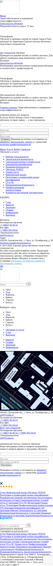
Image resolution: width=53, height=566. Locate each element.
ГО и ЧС (10, 182)
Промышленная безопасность (20, 185)
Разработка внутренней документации (24, 192)
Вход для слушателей (10, 428)
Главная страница (8, 107)
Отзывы (9, 210)
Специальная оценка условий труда (23, 162)
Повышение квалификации (19, 164)
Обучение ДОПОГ (15, 169)
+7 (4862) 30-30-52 (9, 225)
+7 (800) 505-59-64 (9, 230)
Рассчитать (6, 465)
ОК (1, 266)
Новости (10, 205)
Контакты (10, 215)
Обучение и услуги (15, 330)
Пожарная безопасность (17, 167)
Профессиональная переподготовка (15, 188)
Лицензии (10, 207)
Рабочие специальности (17, 157)
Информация (12, 212)
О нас (8, 202)
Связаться (25, 149)
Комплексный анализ (16, 174)
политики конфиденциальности (15, 144)
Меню (3, 149)
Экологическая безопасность (19, 159)
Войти (17, 149)
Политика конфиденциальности (15, 243)
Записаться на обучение (11, 23)
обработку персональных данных (16, 142)
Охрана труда (12, 172)
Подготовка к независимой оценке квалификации (24, 536)
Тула (8, 292)
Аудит (3, 534)
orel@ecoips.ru (7, 235)
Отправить (5, 139)
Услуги (10, 149)
